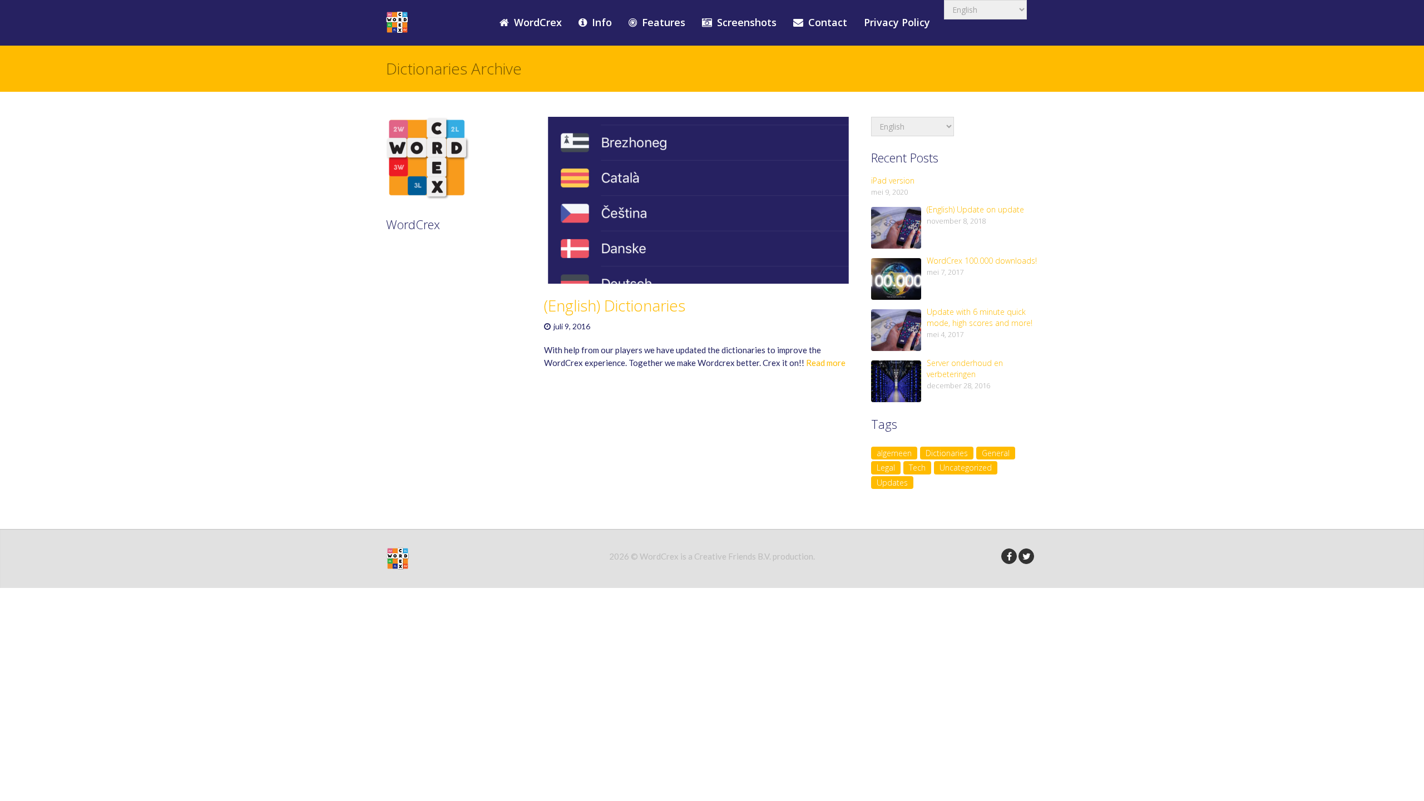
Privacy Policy (897, 22)
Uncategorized (966, 467)
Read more (826, 363)
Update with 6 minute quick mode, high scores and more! (979, 317)
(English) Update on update (975, 209)
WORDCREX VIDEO (439, 317)
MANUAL (417, 269)
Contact (826, 22)
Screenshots (745, 22)
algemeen (894, 453)
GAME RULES (427, 253)
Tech (917, 467)
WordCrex (536, 22)
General (996, 453)
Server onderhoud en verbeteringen (965, 368)
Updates (892, 482)
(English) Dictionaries (614, 305)
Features (662, 22)
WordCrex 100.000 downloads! (982, 260)
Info (600, 22)
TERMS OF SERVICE (441, 285)
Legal (886, 467)
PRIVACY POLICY (434, 301)
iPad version (892, 180)
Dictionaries (947, 453)
